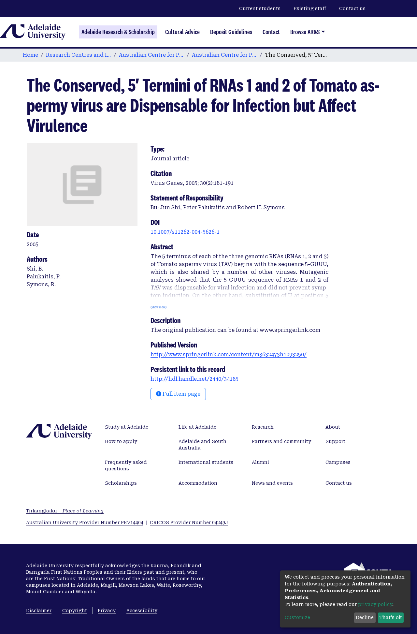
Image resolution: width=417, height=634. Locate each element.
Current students (259, 8)
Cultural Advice (182, 32)
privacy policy (375, 604)
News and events (272, 483)
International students (206, 462)
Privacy (107, 610)
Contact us (352, 8)
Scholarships (121, 483)
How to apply (121, 441)
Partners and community (281, 441)
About (332, 427)
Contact (271, 32)
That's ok (391, 617)
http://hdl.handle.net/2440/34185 (194, 379)
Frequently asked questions (126, 465)
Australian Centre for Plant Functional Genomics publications (224, 55)
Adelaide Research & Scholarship (118, 32)
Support (335, 441)
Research (263, 427)
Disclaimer (38, 610)
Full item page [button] (180, 394)
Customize (297, 617)
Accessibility (141, 610)
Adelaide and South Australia (202, 444)
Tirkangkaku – (65, 510)
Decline (365, 617)
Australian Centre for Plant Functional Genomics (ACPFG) (151, 55)
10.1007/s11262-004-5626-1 (185, 232)
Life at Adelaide (197, 427)
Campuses (338, 462)
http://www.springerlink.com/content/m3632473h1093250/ (229, 354)
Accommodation (198, 483)
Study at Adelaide (126, 427)
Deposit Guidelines (231, 32)
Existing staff (310, 8)
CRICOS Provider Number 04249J (189, 522)
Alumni (260, 462)
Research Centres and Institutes (78, 55)
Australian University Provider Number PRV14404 (84, 522)
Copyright (74, 610)
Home (30, 55)
